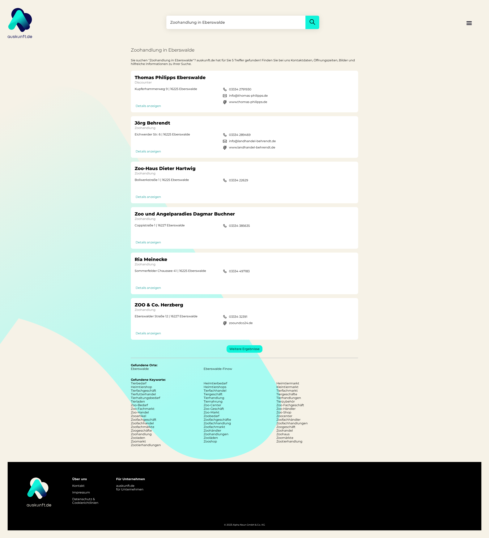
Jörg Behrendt (152, 123)
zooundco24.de (241, 323)
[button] (469, 23)
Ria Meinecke (151, 259)
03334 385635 (239, 226)
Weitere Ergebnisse (244, 349)
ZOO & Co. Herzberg (159, 305)
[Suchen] (312, 22)
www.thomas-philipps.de (248, 102)
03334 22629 (238, 180)
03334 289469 (240, 135)
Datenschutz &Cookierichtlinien (85, 501)
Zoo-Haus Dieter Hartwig (165, 168)
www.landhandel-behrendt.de (252, 147)
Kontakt (78, 486)
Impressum (81, 492)
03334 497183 (239, 271)
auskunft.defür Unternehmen (129, 487)
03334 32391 (238, 316)
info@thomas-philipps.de (248, 95)
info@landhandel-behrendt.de (252, 141)
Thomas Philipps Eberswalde (170, 77)
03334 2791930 (240, 89)
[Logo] (20, 22)
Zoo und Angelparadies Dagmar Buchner (185, 214)
